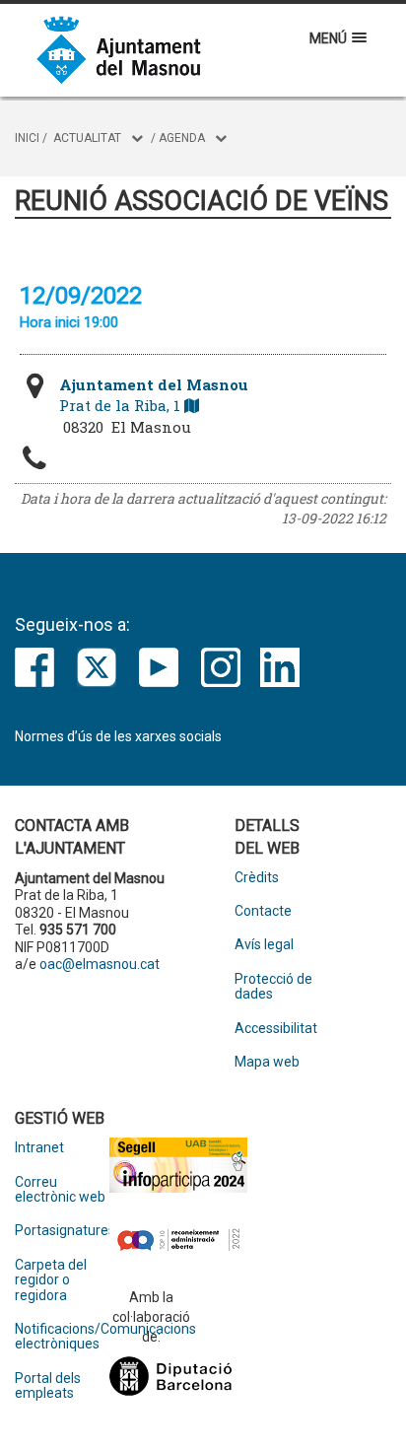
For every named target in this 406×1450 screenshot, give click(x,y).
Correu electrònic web (60, 1190)
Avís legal (264, 944)
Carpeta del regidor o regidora (51, 1280)
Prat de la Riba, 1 (153, 395)
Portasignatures (62, 1230)
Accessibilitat (276, 1028)
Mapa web (267, 1062)
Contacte (263, 911)
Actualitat (87, 138)
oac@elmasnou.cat (99, 964)
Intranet (39, 1147)
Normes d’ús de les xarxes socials (118, 736)
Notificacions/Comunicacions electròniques (62, 1336)
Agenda (182, 138)
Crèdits (257, 877)
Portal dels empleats (48, 1386)
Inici (27, 138)
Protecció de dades (273, 986)
